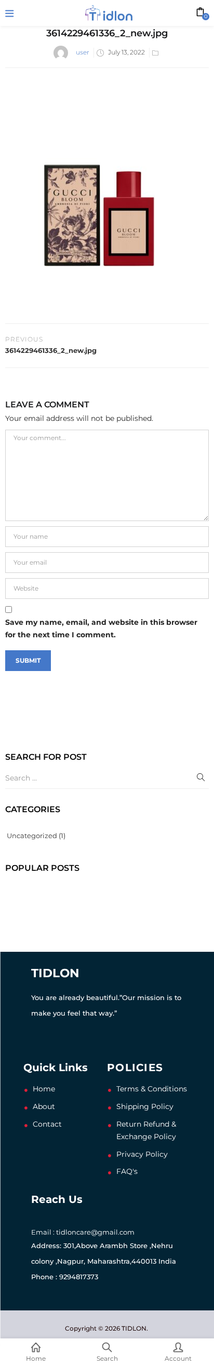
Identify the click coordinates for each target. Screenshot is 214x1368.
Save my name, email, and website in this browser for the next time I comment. (101, 628)
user (82, 52)
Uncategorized (32, 835)
